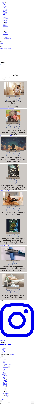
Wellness (4, 373)
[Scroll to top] (0, 356)
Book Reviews (5, 25)
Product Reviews (5, 24)
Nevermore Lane (4, 348)
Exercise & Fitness (5, 367)
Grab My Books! (5, 363)
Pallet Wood (6, 392)
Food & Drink (5, 20)
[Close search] (1, 401)
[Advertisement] (17, 55)
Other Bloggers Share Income (7, 6)
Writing (6, 22)
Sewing (6, 32)
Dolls (5, 31)
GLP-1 (4, 11)
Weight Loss (5, 10)
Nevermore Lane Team (6, 385)
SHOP (2, 352)
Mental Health (5, 12)
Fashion (4, 19)
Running (6, 9)
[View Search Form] (1, 41)
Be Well (3, 365)
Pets (3, 382)
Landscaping (6, 37)
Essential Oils (5, 13)
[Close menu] (0, 357)
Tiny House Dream (5, 387)
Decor (6, 394)
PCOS (4, 370)
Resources (3, 349)
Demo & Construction (8, 38)
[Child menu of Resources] (5, 2)
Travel (4, 377)
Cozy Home (3, 351)
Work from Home (5, 26)
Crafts (6, 30)
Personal (4, 380)
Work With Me (5, 360)
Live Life (3, 350)
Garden (6, 395)
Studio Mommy (12, 354)
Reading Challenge (5, 18)
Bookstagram (3, 39)
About (4, 3)
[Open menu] (1, 46)
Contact (4, 4)
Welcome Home (5, 393)
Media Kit (4, 5)
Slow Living (5, 375)
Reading (4, 17)
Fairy (7, 396)
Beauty (4, 14)
